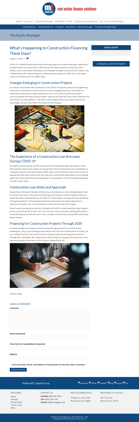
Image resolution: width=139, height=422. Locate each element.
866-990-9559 (55, 396)
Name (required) (17, 333)
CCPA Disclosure (81, 419)
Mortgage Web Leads (59, 419)
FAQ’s (13, 408)
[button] (111, 64)
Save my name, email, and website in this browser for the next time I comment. (48, 364)
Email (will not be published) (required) (27, 344)
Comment (14, 308)
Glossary (14, 399)
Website (13, 354)
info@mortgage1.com (55, 402)
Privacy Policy (16, 402)
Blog (20, 294)
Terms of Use (16, 405)
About (13, 396)
